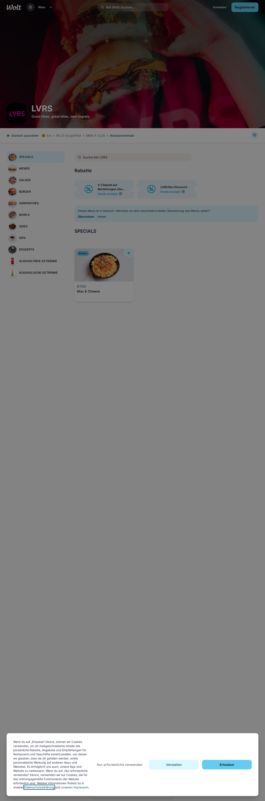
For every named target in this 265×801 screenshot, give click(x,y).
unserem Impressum (74, 787)
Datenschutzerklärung (39, 787)
